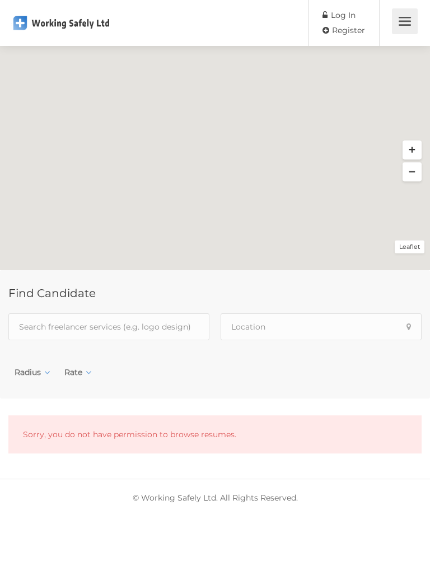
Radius (28, 372)
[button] (412, 150)
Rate (73, 372)
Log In (342, 15)
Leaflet (409, 247)
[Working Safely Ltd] (61, 15)
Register (347, 30)
